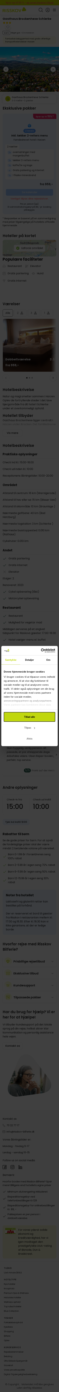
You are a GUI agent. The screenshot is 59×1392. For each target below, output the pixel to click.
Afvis (29, 738)
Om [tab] (48, 659)
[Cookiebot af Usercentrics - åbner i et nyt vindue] (41, 650)
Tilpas (27, 727)
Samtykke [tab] (10, 659)
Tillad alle (29, 716)
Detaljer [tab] (29, 659)
